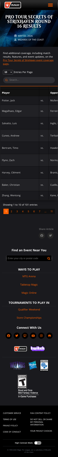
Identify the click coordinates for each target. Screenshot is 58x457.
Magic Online (29, 292)
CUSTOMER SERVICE (12, 413)
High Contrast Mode (24, 443)
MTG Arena (29, 276)
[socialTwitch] (25, 336)
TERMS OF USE (9, 419)
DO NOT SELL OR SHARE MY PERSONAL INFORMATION (41, 422)
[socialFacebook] (9, 336)
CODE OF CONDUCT (12, 431)
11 (52, 211)
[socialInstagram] (41, 336)
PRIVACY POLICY (10, 425)
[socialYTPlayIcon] (33, 336)
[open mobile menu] (50, 5)
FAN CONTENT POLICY (40, 413)
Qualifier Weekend (29, 309)
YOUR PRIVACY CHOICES (41, 431)
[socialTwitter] (17, 336)
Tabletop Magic (29, 284)
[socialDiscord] (49, 336)
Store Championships (29, 317)
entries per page (23, 72)
